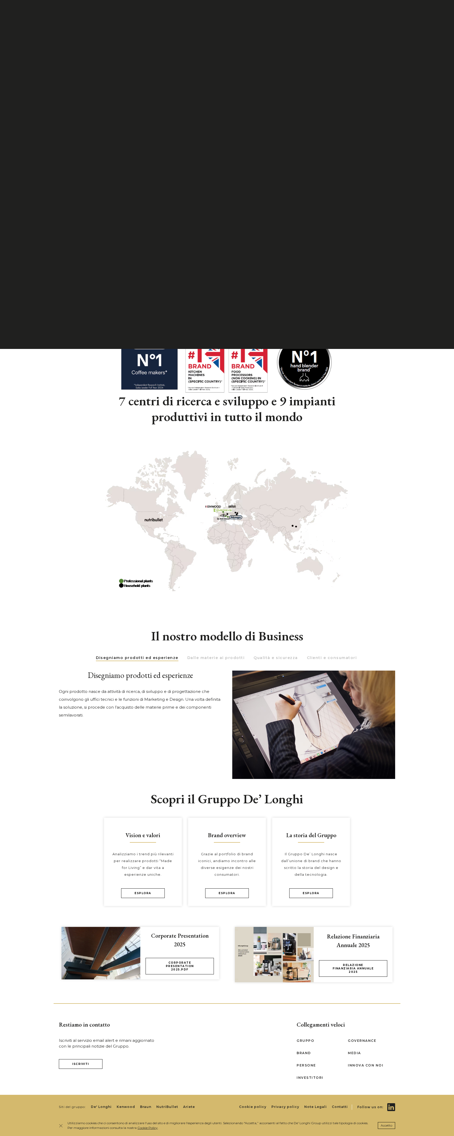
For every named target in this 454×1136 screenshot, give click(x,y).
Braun (145, 1107)
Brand (304, 1053)
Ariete (189, 1107)
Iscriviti (80, 1064)
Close (62, 1126)
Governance (362, 1041)
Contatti (340, 1107)
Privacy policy (285, 1107)
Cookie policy (252, 1107)
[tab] (137, 658)
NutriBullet (167, 1107)
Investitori (310, 1078)
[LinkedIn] (391, 1103)
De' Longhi (101, 1107)
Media (354, 1053)
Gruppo (305, 1041)
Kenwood (126, 1107)
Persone (306, 1065)
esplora (143, 893)
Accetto (386, 1125)
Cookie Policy (147, 1128)
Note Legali (315, 1107)
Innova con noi (365, 1065)
